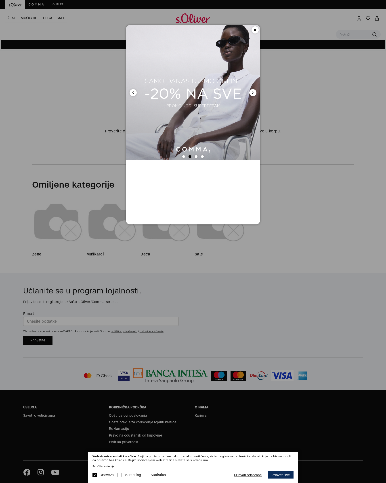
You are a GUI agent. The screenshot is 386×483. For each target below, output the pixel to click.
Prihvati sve (281, 475)
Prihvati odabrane (248, 475)
